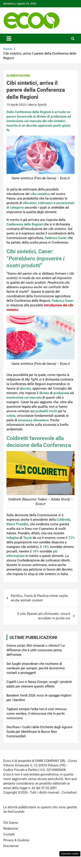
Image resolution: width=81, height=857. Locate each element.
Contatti (9, 834)
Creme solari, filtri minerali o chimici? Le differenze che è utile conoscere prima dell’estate (35, 650)
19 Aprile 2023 (16, 104)
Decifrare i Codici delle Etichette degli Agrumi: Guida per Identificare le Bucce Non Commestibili (39, 731)
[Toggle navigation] (8, 39)
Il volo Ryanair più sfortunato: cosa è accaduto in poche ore (43, 616)
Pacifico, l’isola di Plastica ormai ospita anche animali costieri (39, 598)
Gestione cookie (70, 853)
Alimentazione (18, 75)
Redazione (10, 828)
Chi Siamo (10, 823)
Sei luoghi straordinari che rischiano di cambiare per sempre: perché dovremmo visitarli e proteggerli (35, 668)
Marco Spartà (37, 104)
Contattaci (69, 792)
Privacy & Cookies (16, 840)
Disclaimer (11, 846)
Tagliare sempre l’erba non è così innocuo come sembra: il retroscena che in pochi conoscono (36, 713)
